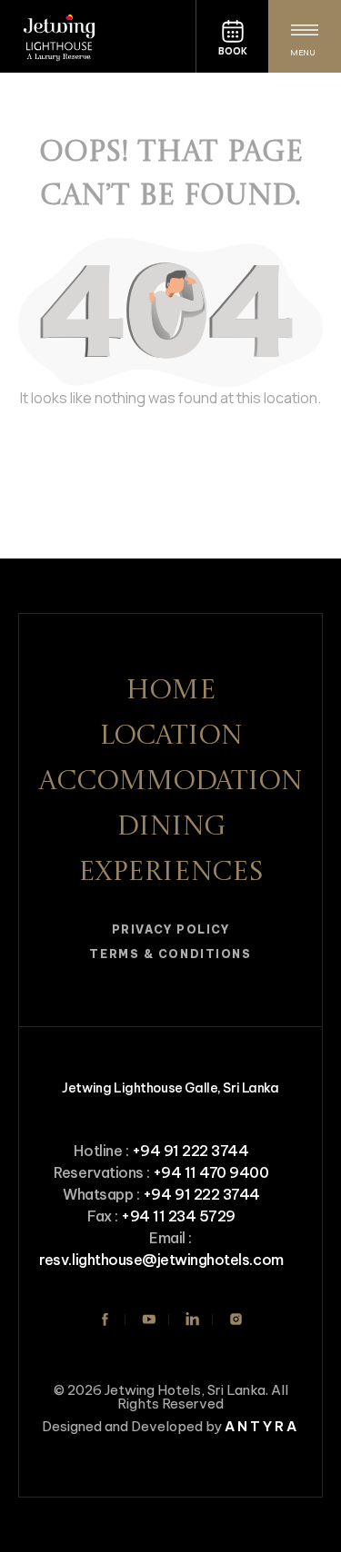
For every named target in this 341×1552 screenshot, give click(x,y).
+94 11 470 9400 (211, 1172)
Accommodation (171, 782)
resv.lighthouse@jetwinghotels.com (161, 1259)
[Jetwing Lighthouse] (98, 36)
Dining (170, 827)
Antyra (262, 1426)
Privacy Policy (171, 929)
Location (170, 736)
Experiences (170, 872)
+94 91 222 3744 (190, 1151)
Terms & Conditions (170, 954)
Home (170, 691)
